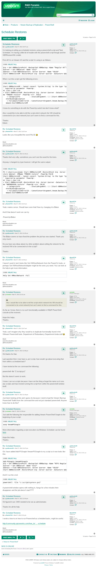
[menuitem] (91, 20)
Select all (12, 64)
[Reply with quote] (63, 44)
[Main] (13, 5)
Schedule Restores (14, 32)
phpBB (42, 563)
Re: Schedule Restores (12, 129)
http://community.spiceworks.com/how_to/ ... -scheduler (24, 523)
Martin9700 (73, 129)
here (4, 432)
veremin (72, 292)
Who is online (7, 546)
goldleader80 (73, 44)
